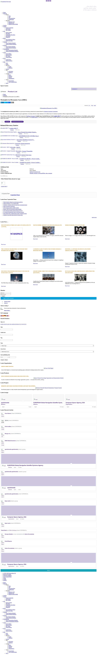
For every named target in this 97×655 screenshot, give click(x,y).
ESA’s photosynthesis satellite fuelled (11, 207)
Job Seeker (8, 36)
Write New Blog (9, 40)
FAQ (7, 63)
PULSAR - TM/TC (15, 147)
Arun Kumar (8, 413)
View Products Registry (11, 43)
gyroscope (7, 121)
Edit (9, 17)
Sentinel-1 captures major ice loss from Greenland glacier (15, 204)
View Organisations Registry (12, 50)
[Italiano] (6, 315)
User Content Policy (12, 82)
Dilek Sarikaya (12, 530)
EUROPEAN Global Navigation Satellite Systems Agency (51, 402)
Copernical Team (15, 195)
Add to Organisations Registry (12, 51)
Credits (4, 579)
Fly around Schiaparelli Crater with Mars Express (13, 212)
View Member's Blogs (10, 39)
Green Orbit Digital (7, 366)
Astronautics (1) (71, 88)
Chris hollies (8, 426)
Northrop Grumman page (35, 171)
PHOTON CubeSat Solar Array (23, 155)
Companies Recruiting (10, 34)
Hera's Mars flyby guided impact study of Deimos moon (15, 213)
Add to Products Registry (11, 44)
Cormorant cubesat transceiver (22, 143)
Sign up (6, 303)
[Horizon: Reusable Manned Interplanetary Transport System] (48, 387)
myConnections (11, 18)
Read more (3, 244)
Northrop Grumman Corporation (51, 111)
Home (4, 12)
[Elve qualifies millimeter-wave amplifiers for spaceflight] (80, 281)
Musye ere (7, 433)
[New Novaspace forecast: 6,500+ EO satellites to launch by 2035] (16, 239)
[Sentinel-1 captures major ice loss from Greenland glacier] (80, 262)
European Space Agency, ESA (75, 402)
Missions (3, 404)
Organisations (6, 49)
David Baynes (8, 541)
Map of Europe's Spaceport (9, 206)
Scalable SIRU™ (34, 117)
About (4, 578)
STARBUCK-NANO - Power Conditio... (30, 162)
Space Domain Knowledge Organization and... (15, 376)
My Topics (8, 56)
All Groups (8, 28)
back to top (94, 217)
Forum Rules (11, 80)
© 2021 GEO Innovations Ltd (9, 573)
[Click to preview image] (48, 108)
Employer (8, 37)
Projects (4, 45)
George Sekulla (9, 534)
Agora (4, 52)
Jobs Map (8, 33)
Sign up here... (7, 310)
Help (4, 62)
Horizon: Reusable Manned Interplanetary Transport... (18, 386)
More (48, 570)
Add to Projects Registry (11, 47)
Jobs (4, 31)
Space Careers (9, 32)
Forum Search (9, 57)
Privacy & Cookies (7, 574)
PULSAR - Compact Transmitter (24, 151)
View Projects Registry (10, 46)
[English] (1, 315)
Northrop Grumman (31, 116)
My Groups (8, 30)
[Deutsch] (5, 315)
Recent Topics (9, 54)
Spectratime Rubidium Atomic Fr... (25, 139)
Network (5, 13)
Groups (4, 26)
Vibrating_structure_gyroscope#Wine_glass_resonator (41, 173)
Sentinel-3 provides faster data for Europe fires (13, 215)
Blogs (4, 38)
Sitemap (5, 580)
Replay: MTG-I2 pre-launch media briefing (12, 209)
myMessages (11, 19)
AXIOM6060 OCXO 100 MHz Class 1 (29, 136)
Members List (11, 23)
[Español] (3, 315)
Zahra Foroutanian (29, 534)
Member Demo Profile (13, 24)
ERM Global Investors (10, 440)
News (4, 58)
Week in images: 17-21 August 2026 (10, 203)
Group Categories (9, 27)
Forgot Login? (7, 301)
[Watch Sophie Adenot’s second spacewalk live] (48, 234)
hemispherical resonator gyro (17, 121)
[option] (5, 185)
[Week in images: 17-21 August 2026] (80, 234)
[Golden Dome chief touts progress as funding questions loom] (48, 280)
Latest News (8, 59)
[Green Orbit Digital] (48, 368)
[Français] (8, 315)
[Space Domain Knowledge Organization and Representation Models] (48, 378)
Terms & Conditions (7, 575)
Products (5, 41)
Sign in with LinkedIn (8, 298)
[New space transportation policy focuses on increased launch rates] (16, 281)
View (9, 16)
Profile (9, 66)
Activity (5, 25)
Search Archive (9, 60)
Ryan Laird (7, 501)
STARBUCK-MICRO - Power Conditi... (29, 158)
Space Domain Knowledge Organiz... (27, 132)
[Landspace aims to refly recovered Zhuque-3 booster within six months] (48, 258)
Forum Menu (8, 53)
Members (10, 67)
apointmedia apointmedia (11, 449)
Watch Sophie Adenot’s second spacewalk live (13, 202)
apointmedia (5, 402)
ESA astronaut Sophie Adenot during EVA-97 (13, 210)
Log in (3, 296)
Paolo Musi (4, 530)
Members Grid (11, 21)
